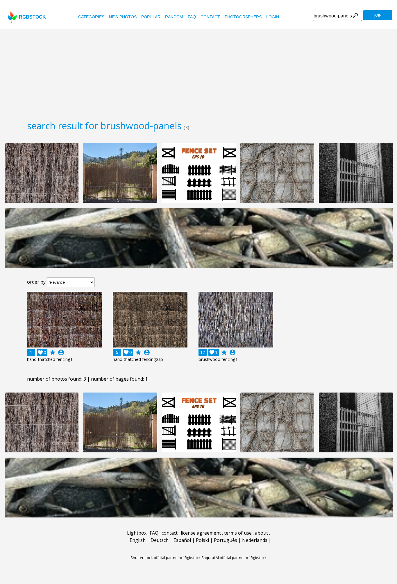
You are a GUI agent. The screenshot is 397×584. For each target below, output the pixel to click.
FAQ (192, 17)
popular (150, 17)
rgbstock (32, 17)
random (174, 17)
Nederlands (254, 540)
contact (210, 17)
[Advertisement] (198, 72)
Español (182, 540)
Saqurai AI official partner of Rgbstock (234, 557)
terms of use (238, 533)
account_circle (61, 352)
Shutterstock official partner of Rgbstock (165, 557)
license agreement (201, 533)
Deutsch (160, 540)
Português (225, 540)
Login (272, 17)
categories (91, 17)
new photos (123, 17)
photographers (243, 17)
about (261, 533)
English (138, 540)
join (378, 15)
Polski (202, 540)
